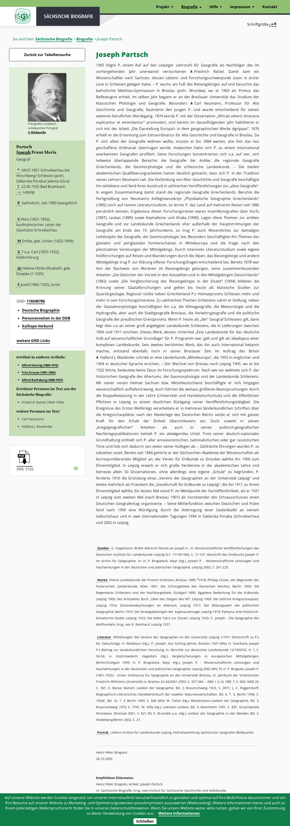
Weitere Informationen (179, 813)
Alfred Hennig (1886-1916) (40, 365)
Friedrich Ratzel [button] (209, 71)
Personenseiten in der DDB (46, 318)
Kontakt (269, 6)
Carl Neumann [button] (207, 103)
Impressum (240, 6)
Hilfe (214, 6)
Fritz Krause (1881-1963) (39, 372)
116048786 (36, 301)
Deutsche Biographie (41, 310)
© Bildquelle (37, 132)
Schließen (145, 821)
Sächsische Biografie (53, 39)
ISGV (22, 16)
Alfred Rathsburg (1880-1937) (42, 380)
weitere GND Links (33, 340)
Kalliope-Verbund (37, 326)
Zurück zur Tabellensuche (47, 54)
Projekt (162, 6)
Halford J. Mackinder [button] (117, 357)
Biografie (84, 39)
